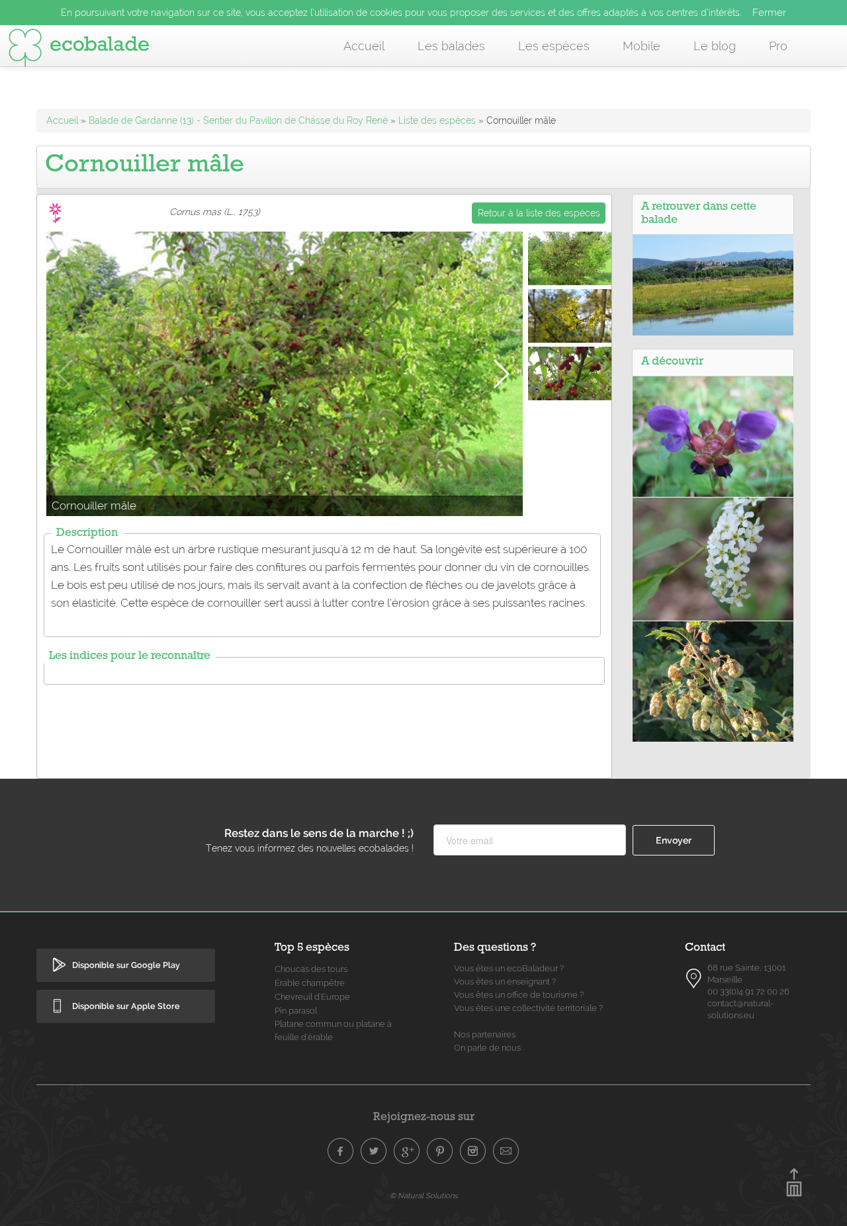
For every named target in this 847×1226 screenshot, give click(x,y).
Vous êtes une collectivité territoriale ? (528, 1008)
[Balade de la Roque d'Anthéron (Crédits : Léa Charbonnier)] (713, 284)
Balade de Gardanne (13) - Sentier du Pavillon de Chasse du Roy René (238, 120)
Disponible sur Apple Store (126, 1006)
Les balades (451, 46)
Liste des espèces (437, 120)
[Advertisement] (324, 723)
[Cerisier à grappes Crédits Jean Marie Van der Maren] (713, 558)
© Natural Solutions (423, 1195)
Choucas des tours (311, 969)
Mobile (641, 46)
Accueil (363, 46)
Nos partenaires (484, 1034)
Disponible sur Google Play (126, 965)
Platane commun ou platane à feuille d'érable (333, 1030)
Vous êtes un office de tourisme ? (519, 995)
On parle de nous (487, 1048)
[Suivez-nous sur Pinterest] (440, 1151)
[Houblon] (713, 680)
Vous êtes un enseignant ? (505, 981)
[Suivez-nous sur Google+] (407, 1151)
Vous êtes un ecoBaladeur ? (509, 968)
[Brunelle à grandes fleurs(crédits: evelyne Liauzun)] (713, 436)
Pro (778, 46)
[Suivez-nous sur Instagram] (473, 1151)
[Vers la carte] (694, 978)
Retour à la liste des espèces (539, 213)
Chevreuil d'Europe (312, 997)
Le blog (714, 46)
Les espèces (554, 46)
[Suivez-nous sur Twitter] (374, 1151)
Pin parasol (296, 1011)
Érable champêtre (310, 983)
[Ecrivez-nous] (506, 1151)
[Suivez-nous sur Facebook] (341, 1151)
